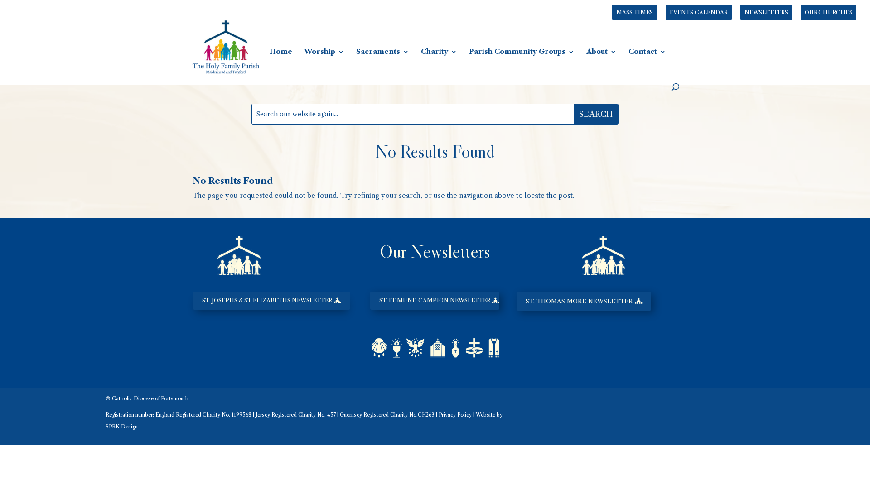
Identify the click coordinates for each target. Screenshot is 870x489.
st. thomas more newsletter (579, 301)
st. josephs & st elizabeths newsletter (267, 300)
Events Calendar (699, 12)
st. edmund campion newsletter (434, 300)
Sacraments (378, 52)
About (597, 52)
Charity (434, 52)
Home (281, 52)
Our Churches (828, 12)
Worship (319, 52)
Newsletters (766, 12)
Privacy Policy (455, 415)
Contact (642, 52)
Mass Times (634, 12)
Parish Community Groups (517, 52)
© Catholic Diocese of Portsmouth (147, 398)
